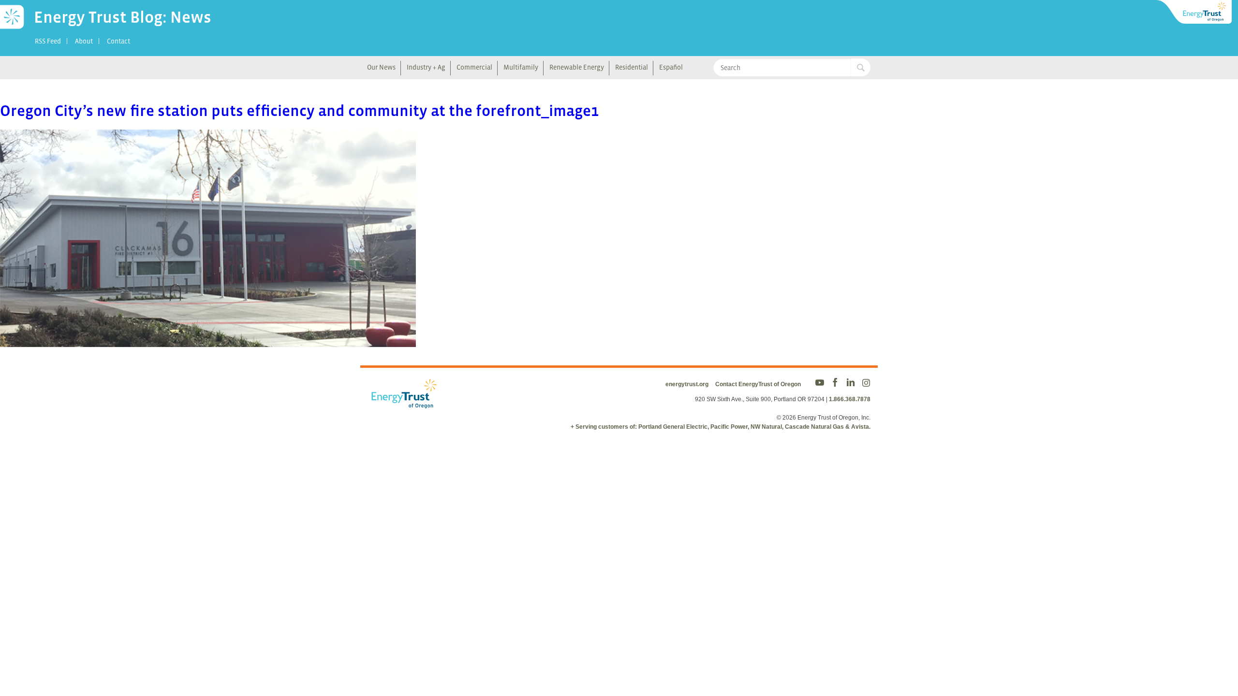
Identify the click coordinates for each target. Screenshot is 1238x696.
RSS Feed (48, 41)
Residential (631, 67)
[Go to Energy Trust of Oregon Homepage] (1194, 12)
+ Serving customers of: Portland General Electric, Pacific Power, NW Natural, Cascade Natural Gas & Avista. (720, 426)
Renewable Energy (576, 67)
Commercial (474, 67)
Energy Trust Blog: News (122, 17)
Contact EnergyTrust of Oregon (758, 384)
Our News (381, 67)
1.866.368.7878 (849, 399)
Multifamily (520, 67)
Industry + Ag (426, 67)
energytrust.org (686, 384)
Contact (118, 41)
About (84, 41)
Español (671, 67)
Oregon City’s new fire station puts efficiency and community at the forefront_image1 (299, 110)
